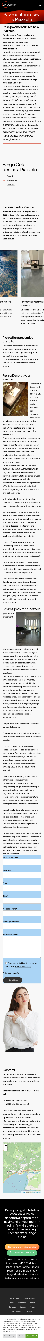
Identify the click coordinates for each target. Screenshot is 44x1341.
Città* (5, 896)
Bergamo (12, 1307)
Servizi (10, 176)
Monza (32, 1302)
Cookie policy (17, 1311)
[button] (40, 5)
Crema (11, 1302)
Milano (32, 1307)
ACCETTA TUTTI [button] (32, 1336)
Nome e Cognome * (11, 857)
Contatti (10, 184)
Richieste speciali (10, 934)
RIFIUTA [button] (21, 1336)
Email (5, 883)
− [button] (6, 1148)
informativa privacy (23, 966)
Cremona (22, 1302)
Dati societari (14, 1298)
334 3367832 (21, 1100)
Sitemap (29, 1311)
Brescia (23, 1307)
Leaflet (23, 1192)
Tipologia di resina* (11, 921)
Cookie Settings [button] (9, 1336)
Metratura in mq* (10, 909)
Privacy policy (29, 1298)
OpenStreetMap (36, 1192)
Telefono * (7, 870)
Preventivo (12, 180)
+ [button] (6, 1145)
